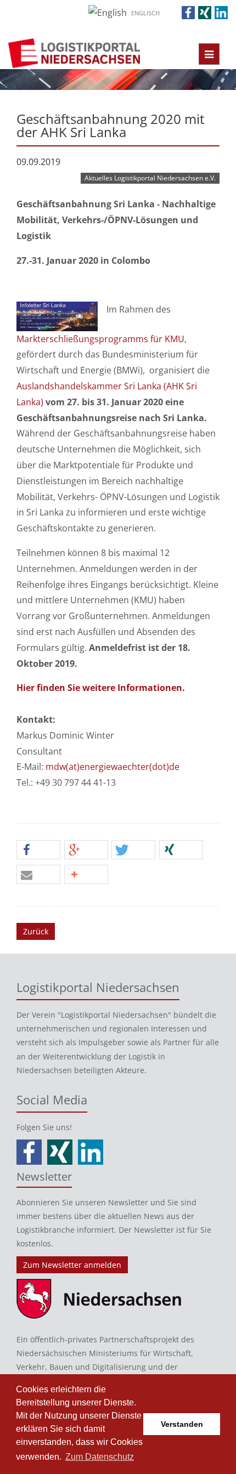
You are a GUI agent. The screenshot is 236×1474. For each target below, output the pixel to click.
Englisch (145, 13)
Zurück (35, 931)
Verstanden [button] (182, 1424)
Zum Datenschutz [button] (99, 1456)
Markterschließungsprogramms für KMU (100, 339)
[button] (38, 850)
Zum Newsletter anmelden (72, 1265)
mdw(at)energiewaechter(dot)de (112, 767)
